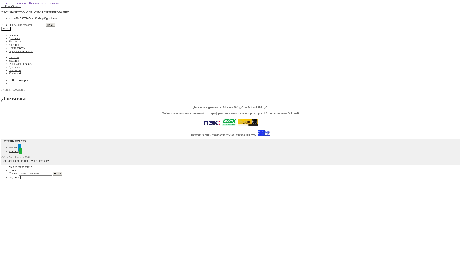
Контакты (15, 41)
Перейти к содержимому (44, 2)
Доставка (14, 38)
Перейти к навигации (14, 2)
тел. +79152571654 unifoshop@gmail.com (33, 18)
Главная (13, 35)
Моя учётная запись (21, 166)
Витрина (14, 57)
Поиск (50, 25)
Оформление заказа (21, 51)
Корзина (14, 44)
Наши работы (17, 47)
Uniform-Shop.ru (11, 6)
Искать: (6, 24)
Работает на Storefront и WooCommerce (25, 160)
